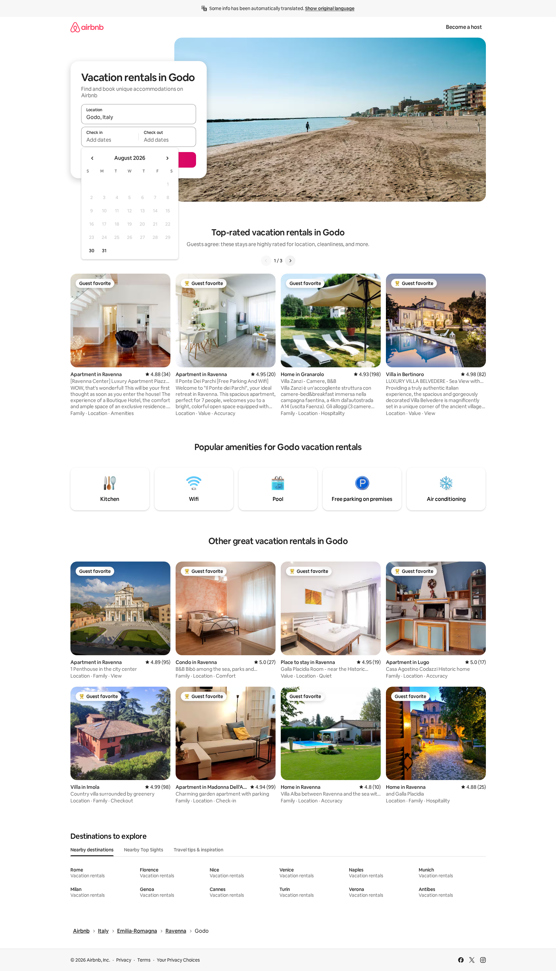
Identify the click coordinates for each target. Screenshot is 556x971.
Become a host (464, 27)
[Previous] (266, 260)
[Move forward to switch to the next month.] (167, 158)
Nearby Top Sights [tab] (143, 850)
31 (104, 251)
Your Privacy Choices (178, 960)
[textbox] (109, 140)
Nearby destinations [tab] (92, 850)
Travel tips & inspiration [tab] (198, 850)
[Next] (290, 260)
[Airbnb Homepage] (87, 27)
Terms (144, 960)
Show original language (329, 8)
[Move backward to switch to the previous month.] (92, 158)
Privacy (123, 960)
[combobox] (138, 117)
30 (91, 251)
